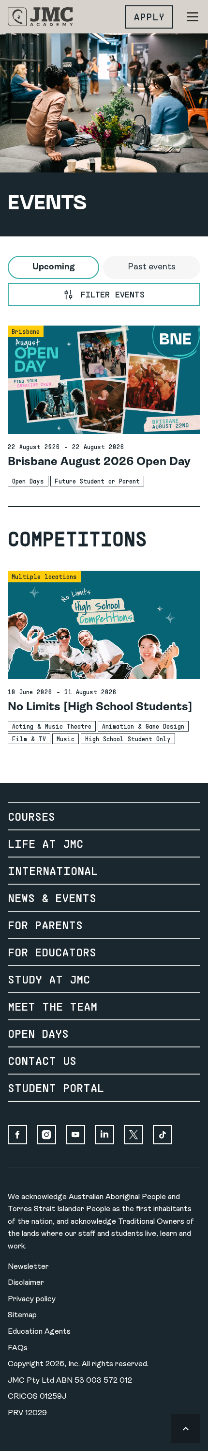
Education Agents (39, 1332)
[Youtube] (75, 1134)
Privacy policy (32, 1299)
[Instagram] (46, 1134)
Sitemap (22, 1315)
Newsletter (28, 1267)
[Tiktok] (162, 1134)
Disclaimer (26, 1283)
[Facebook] (17, 1134)
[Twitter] (133, 1134)
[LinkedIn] (104, 1134)
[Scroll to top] (185, 1428)
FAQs (18, 1348)
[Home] (40, 17)
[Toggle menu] (192, 17)
